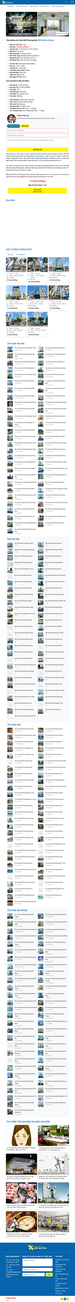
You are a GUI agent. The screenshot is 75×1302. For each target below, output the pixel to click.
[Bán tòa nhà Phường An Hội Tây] (40, 666)
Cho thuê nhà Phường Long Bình (24, 844)
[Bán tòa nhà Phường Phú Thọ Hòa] (10, 698)
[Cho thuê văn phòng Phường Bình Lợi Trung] (10, 995)
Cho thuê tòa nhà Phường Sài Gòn (55, 348)
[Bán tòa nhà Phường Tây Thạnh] (10, 692)
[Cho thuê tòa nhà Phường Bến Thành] (10, 349)
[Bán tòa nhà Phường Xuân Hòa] (10, 557)
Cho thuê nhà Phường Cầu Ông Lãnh (25, 735)
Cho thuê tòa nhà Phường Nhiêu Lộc (25, 368)
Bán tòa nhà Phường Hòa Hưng (23, 645)
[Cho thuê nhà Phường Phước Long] (40, 845)
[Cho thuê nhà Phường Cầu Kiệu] (10, 788)
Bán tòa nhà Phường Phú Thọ (23, 703)
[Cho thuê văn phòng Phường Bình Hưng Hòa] (10, 1111)
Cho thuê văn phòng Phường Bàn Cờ (55, 929)
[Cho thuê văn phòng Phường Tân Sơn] (40, 966)
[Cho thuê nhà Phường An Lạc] (40, 896)
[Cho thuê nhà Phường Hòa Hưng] (10, 833)
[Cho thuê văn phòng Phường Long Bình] (10, 1045)
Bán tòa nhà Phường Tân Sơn (53, 588)
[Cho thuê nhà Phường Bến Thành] (10, 730)
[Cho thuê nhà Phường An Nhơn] (10, 865)
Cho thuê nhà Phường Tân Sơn (54, 773)
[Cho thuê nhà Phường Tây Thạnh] (10, 877)
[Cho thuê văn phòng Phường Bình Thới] (40, 1098)
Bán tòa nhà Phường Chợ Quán (54, 613)
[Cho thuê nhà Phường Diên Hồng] (10, 826)
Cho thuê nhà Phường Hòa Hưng (24, 831)
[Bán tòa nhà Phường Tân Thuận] (40, 634)
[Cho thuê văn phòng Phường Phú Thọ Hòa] (10, 1090)
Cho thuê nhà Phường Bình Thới (54, 888)
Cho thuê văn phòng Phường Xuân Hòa (26, 929)
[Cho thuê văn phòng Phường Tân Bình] (10, 966)
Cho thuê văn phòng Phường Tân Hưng (26, 1007)
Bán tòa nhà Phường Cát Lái (53, 569)
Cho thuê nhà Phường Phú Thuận (24, 818)
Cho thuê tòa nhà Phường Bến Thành (25, 348)
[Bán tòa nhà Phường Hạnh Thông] (40, 679)
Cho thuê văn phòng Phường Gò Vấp (55, 1059)
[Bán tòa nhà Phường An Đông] (10, 621)
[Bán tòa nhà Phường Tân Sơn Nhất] (40, 577)
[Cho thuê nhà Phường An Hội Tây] (40, 852)
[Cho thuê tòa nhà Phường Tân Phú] (40, 496)
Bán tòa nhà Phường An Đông (23, 620)
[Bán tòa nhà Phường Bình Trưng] (10, 570)
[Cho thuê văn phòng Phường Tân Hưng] (10, 1009)
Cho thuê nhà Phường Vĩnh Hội (54, 831)
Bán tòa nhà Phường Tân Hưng (23, 626)
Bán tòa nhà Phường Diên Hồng (24, 639)
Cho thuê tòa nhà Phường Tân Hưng (25, 436)
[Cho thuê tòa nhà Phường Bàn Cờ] (40, 363)
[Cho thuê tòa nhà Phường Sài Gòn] (40, 349)
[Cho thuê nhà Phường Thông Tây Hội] (10, 871)
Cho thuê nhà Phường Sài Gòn (54, 729)
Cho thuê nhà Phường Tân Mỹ (53, 812)
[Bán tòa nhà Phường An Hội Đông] (10, 673)
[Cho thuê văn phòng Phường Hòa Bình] (40, 1090)
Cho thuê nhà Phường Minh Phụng (24, 895)
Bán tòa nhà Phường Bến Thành (24, 543)
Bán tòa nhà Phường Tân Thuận (54, 633)
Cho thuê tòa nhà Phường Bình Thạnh (25, 416)
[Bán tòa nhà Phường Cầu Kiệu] (10, 602)
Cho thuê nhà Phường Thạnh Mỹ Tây (55, 786)
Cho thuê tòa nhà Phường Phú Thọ (25, 516)
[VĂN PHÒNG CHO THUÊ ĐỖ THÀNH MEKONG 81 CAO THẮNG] (59, 293)
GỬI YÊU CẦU (37, 150)
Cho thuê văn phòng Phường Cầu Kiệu (25, 978)
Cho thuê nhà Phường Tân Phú (54, 869)
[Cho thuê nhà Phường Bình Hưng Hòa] (10, 903)
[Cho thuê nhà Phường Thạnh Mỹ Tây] (40, 788)
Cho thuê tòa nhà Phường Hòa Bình (55, 509)
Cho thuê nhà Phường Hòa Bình (54, 882)
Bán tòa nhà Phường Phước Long (54, 658)
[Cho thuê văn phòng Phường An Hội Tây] (40, 1053)
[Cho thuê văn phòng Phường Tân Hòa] (10, 951)
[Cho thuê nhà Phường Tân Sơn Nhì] (40, 877)
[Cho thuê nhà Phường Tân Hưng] (10, 813)
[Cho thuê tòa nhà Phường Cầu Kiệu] (10, 410)
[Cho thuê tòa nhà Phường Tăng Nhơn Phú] (10, 476)
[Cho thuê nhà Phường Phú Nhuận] (10, 781)
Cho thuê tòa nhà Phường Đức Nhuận (56, 402)
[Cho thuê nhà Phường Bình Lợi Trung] (10, 801)
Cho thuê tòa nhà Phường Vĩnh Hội (55, 455)
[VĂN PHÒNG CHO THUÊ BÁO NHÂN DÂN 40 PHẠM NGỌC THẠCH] (37, 264)
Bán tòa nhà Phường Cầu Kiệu (23, 601)
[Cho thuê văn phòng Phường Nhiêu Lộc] (10, 937)
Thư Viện (58, 1256)
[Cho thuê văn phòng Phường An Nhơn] (10, 1068)
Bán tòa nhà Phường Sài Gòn (53, 543)
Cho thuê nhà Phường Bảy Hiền (23, 767)
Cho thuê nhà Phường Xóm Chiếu (54, 837)
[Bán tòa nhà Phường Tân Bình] (10, 589)
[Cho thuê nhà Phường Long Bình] (10, 845)
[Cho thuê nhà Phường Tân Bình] (10, 775)
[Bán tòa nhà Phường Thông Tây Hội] (10, 685)
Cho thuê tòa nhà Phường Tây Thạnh (25, 502)
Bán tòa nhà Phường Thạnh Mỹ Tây (55, 601)
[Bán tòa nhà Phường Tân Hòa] (10, 577)
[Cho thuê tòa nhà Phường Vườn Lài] (40, 451)
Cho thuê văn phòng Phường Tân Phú (56, 1073)
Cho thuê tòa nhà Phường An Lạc (54, 523)
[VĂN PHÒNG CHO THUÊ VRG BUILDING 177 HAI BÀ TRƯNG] (59, 264)
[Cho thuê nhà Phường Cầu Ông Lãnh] (10, 737)
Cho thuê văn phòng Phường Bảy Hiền (25, 957)
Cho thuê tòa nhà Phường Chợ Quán (55, 422)
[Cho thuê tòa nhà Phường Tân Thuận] (40, 444)
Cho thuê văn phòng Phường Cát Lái (55, 942)
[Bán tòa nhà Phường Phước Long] (40, 660)
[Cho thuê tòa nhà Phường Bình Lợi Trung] (10, 424)
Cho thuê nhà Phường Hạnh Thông (55, 863)
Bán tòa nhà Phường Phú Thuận (24, 633)
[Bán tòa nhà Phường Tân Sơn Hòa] (40, 583)
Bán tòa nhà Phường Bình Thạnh (24, 607)
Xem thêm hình (61, 33)
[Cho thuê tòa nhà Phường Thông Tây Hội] (10, 496)
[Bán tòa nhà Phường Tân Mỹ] (40, 628)
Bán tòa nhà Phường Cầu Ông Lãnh (25, 549)
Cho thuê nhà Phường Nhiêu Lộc (24, 748)
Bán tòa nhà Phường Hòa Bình (54, 696)
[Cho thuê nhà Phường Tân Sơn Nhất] (40, 762)
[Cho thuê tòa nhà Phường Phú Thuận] (10, 444)
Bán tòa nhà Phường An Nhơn (23, 677)
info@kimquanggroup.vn (13, 1272)
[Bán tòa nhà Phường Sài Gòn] (40, 545)
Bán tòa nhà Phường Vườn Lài (53, 639)
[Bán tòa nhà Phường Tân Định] (40, 551)
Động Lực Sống (60, 1291)
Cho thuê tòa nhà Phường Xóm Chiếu (56, 462)
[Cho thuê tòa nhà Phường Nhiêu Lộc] (10, 369)
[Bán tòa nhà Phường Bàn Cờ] (40, 557)
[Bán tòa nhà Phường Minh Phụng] (10, 711)
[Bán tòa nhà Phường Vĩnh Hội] (40, 647)
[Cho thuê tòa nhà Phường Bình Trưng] (10, 376)
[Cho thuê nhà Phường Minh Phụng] (10, 896)
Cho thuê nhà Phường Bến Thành (24, 729)
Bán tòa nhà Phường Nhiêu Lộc (23, 562)
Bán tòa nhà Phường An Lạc (53, 709)
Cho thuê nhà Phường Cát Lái (53, 754)
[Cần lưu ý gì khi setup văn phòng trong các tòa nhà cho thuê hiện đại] (53, 1221)
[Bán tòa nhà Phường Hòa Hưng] (10, 647)
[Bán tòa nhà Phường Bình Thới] (40, 704)
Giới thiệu (10, 6)
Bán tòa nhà (33, 6)
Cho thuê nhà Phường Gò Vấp (53, 856)
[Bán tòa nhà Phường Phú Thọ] (10, 704)
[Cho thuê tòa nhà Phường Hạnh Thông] (40, 490)
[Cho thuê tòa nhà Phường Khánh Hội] (10, 463)
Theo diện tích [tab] (20, 254)
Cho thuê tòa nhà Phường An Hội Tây (55, 474)
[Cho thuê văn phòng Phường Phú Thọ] (10, 1098)
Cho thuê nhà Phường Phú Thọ (23, 888)
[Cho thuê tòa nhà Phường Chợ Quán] (40, 424)
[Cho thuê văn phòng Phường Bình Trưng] (10, 944)
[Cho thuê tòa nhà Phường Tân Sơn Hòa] (40, 390)
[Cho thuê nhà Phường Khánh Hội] (10, 839)
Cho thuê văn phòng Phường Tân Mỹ (55, 1007)
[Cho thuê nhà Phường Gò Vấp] (40, 858)
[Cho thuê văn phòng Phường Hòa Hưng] (10, 1030)
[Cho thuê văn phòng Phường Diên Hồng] (10, 1023)
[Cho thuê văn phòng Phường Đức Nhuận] (40, 972)
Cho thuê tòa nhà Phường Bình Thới (55, 516)
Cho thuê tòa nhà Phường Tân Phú (55, 495)
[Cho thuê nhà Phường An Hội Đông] (10, 858)
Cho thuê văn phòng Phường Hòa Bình (56, 1088)
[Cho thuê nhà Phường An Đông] (10, 807)
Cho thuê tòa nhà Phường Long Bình (25, 468)
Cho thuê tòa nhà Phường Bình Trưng (25, 374)
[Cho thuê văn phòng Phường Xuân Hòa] (10, 931)
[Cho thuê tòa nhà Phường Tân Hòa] (10, 382)
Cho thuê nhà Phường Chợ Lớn (54, 805)
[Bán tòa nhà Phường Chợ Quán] (40, 615)
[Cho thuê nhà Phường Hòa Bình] (40, 884)
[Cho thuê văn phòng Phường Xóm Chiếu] (40, 1038)
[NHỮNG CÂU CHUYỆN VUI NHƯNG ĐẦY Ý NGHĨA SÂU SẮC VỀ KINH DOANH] (53, 1164)
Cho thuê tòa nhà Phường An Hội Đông (26, 482)
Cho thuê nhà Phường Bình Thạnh (24, 793)
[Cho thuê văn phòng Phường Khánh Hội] (10, 1038)
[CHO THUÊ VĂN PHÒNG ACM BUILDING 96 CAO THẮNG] (16, 319)
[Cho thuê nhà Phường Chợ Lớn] (40, 807)
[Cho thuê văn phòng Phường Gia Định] (40, 987)
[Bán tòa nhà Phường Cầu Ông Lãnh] (10, 551)
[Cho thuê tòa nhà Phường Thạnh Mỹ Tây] (40, 410)
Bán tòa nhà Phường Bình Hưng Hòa (25, 716)
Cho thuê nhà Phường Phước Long (55, 844)
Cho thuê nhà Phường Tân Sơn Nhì (55, 876)
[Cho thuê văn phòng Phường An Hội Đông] (10, 1060)
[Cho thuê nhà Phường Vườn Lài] (40, 826)
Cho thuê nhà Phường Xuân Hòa (24, 741)
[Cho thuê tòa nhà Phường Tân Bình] (10, 397)
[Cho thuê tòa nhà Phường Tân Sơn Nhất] (40, 382)
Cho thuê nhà (45, 6)
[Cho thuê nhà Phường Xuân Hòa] (10, 743)
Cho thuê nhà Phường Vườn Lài (54, 824)
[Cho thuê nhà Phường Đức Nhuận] (40, 781)
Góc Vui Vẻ (58, 1293)
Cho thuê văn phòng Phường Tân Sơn (56, 964)
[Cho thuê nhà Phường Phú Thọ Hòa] (10, 884)
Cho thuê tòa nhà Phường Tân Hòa (24, 381)
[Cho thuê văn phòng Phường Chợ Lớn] (40, 1002)
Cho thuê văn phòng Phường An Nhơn (25, 1066)
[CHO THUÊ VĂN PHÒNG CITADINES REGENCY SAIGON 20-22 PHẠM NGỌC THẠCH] (16, 264)
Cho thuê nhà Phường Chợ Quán (54, 799)
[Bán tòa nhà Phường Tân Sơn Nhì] (40, 692)
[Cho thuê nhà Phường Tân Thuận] (40, 820)
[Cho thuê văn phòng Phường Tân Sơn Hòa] (40, 959)
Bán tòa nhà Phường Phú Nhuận (24, 594)
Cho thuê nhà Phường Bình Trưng (24, 754)
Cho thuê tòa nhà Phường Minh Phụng (26, 523)
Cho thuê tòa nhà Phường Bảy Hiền (25, 388)
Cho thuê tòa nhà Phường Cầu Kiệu (25, 408)
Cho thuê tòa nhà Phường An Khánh (55, 368)
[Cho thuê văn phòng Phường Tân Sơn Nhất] (40, 951)
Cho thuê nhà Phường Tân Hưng (24, 812)
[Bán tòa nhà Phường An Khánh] (40, 564)
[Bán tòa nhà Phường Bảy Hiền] (10, 583)
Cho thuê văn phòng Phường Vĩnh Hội (56, 1029)
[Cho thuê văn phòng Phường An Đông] (10, 1002)
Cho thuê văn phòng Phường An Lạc (55, 1102)
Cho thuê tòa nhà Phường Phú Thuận (25, 443)
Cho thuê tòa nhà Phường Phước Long (56, 468)
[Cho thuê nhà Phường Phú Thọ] (10, 890)
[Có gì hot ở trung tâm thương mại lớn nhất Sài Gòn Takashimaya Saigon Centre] (21, 1164)
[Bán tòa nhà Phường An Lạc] (40, 711)
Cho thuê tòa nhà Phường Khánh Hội (25, 462)
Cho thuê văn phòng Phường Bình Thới (56, 1096)
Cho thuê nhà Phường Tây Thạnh (24, 876)
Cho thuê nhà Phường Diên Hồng (24, 824)
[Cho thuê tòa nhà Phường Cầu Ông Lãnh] (10, 356)
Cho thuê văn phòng (58, 6)
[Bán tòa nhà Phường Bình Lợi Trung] (10, 615)
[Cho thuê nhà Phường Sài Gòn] (40, 730)
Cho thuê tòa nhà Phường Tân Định (55, 354)
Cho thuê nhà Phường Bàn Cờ (53, 741)
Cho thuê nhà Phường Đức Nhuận (54, 780)
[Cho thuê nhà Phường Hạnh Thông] (40, 865)
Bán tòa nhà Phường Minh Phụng (24, 709)
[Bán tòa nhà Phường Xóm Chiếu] (40, 653)
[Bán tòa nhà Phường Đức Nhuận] (40, 596)
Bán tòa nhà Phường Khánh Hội (24, 652)
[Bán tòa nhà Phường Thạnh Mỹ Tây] (40, 602)
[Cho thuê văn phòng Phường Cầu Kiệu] (10, 980)
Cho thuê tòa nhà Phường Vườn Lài (55, 449)
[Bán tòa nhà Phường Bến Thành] (10, 545)
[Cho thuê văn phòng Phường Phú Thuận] (10, 1015)
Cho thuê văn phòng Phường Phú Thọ (25, 1096)
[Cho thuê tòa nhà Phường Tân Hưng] (10, 438)
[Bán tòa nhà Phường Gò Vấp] (40, 673)
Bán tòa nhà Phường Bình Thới (54, 703)
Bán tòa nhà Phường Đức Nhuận (54, 594)
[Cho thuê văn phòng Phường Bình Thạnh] (10, 987)
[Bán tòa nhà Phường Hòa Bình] (40, 698)
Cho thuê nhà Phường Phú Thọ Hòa (25, 882)
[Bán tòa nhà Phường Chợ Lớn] (40, 621)
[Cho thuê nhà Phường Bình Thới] (40, 890)
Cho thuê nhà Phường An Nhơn (23, 863)
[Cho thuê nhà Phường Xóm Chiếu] (40, 839)
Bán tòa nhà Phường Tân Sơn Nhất (55, 575)
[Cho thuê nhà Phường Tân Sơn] (40, 775)
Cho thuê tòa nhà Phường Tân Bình (25, 396)
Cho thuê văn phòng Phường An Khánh (56, 936)
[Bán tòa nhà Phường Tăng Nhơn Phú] (10, 666)
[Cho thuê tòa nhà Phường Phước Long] (40, 470)
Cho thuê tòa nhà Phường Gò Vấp (54, 482)
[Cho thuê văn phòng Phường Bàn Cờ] (40, 931)
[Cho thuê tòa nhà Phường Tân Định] (40, 356)
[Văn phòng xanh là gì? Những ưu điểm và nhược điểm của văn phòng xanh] (53, 1135)
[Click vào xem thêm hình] (21, 24)
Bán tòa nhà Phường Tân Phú (53, 684)
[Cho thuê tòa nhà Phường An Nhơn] (10, 490)
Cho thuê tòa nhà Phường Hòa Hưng (25, 455)
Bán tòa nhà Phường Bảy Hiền (23, 581)
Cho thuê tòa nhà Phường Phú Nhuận (25, 402)
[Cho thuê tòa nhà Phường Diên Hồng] (10, 451)
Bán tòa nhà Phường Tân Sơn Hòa (55, 581)
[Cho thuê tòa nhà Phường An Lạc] (40, 524)
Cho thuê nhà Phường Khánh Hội (24, 837)
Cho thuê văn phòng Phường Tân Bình (25, 964)
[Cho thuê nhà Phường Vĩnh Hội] (40, 833)
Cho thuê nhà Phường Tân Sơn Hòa (55, 767)
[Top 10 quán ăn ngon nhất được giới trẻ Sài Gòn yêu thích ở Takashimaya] (21, 1193)
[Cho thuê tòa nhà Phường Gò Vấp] (40, 484)
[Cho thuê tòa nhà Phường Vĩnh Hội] (40, 457)
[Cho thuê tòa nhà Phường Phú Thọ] (10, 518)
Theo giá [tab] (10, 254)
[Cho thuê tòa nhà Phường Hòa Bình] (40, 510)
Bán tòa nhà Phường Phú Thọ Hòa (24, 696)
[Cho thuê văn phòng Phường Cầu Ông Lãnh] (10, 923)
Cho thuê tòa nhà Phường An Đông (25, 430)
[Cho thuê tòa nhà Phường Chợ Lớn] (40, 431)
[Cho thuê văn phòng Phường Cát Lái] (40, 944)
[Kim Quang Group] (7, 2)
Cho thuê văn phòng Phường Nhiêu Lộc (26, 936)
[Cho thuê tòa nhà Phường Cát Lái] (40, 376)
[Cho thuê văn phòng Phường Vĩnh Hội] (40, 1030)
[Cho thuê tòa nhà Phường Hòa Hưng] (10, 457)
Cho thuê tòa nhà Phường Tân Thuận (56, 443)
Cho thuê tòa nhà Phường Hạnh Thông (56, 488)
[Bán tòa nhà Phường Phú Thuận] (10, 634)
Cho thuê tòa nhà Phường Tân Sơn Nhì (56, 502)
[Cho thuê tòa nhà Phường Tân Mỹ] (40, 438)
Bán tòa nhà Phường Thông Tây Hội (25, 684)
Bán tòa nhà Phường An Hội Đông (24, 671)
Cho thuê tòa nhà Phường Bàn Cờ (54, 361)
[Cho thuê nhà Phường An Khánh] (40, 749)
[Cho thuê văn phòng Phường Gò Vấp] (40, 1060)
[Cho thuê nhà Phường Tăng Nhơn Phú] (10, 852)
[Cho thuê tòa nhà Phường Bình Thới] (40, 518)
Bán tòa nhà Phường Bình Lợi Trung (25, 613)
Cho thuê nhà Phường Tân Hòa (23, 761)
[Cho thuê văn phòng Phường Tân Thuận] (40, 1015)
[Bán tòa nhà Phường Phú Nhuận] (10, 596)
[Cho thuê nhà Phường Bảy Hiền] (10, 769)
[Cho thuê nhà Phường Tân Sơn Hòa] (40, 769)
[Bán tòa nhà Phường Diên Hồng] (10, 641)
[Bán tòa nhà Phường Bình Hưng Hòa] (10, 717)
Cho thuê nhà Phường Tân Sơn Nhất (55, 761)
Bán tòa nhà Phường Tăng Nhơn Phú (25, 664)
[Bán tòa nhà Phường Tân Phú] (40, 685)
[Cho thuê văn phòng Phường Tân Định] (40, 923)
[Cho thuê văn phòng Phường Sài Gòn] (40, 916)
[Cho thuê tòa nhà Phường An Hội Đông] (10, 484)
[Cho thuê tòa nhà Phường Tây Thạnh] (10, 504)
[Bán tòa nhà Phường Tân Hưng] (10, 628)
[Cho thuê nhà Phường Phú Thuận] (10, 820)
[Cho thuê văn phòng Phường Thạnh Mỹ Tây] (40, 980)
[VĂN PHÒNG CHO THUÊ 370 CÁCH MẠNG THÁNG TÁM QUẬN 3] (16, 293)
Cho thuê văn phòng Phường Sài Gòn (55, 914)
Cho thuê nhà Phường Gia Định (54, 793)
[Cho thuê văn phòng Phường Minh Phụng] (10, 1104)
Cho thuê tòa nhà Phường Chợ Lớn (55, 430)
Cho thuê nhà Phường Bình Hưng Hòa (25, 901)
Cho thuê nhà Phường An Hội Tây (54, 850)
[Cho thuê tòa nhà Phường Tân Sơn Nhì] (40, 504)
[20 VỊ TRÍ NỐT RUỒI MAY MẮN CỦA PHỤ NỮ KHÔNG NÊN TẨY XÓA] (21, 1135)
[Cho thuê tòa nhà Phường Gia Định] (40, 418)
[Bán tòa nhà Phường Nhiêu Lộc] (10, 564)
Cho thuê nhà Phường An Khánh (54, 748)
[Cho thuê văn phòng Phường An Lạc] (40, 1104)
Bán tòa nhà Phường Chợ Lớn (53, 620)
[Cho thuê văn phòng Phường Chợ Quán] (40, 995)
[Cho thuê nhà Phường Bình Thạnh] (10, 794)
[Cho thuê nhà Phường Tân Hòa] (10, 762)
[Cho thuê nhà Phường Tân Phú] (40, 871)
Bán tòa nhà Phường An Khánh (54, 562)
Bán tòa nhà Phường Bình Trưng (24, 569)
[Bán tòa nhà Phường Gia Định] (40, 609)
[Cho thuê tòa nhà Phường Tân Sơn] (40, 397)
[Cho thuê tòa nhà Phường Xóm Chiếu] (40, 463)
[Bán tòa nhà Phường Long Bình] (10, 660)
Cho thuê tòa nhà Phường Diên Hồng (25, 449)
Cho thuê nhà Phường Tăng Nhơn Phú (25, 850)
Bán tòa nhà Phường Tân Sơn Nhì (54, 690)
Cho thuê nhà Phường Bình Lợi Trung (25, 799)
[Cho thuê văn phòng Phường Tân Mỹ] (40, 1009)
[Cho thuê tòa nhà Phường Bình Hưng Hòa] (10, 531)
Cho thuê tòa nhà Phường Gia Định (55, 416)
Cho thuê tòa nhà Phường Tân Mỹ (55, 436)
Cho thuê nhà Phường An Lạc (53, 895)
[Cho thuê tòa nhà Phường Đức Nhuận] (40, 404)
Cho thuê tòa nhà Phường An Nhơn (25, 488)
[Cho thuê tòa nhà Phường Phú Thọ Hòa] (10, 510)
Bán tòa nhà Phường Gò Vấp (53, 671)
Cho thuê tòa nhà (21, 6)
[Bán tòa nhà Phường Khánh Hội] (10, 653)
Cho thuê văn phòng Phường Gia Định (56, 986)
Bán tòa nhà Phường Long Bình (23, 658)
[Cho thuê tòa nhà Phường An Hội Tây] (40, 476)
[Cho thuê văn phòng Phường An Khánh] (40, 937)
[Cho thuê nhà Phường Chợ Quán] (40, 801)
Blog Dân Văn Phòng (61, 1288)
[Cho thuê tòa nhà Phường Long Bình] (10, 470)
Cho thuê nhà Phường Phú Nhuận (24, 780)
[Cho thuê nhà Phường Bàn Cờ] (40, 743)
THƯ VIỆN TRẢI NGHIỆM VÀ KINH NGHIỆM (28, 1121)
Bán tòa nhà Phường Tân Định (53, 549)
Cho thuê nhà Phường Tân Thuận (54, 818)
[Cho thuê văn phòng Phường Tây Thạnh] (10, 1083)
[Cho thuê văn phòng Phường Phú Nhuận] (10, 972)
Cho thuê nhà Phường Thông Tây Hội (25, 869)
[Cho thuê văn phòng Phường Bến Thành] (10, 916)
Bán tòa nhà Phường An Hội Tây (54, 664)
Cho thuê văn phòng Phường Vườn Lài (56, 1021)
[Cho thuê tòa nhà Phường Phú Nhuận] (10, 404)
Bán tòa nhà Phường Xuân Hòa (23, 556)
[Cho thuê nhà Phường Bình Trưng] (10, 756)
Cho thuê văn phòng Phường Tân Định (56, 922)
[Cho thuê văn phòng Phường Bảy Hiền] (10, 959)
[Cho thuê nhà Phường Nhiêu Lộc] (10, 749)
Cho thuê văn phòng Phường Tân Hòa (25, 949)
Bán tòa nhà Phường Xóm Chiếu (54, 652)
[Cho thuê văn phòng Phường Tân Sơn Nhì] (40, 1083)
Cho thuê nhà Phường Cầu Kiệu (23, 786)
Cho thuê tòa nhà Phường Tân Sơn (55, 396)
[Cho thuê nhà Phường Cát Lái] (40, 756)
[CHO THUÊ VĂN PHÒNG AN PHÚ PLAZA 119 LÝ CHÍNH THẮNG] (37, 319)
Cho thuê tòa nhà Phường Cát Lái (54, 374)
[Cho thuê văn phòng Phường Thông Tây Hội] (10, 1075)
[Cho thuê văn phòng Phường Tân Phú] (40, 1075)
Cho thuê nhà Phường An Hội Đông (25, 856)
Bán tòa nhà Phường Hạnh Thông (54, 677)
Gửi (49, 1274)
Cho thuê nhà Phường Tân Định (54, 735)
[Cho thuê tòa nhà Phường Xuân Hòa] (10, 363)
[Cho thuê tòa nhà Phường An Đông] (10, 431)
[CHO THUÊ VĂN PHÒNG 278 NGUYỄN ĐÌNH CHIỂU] (37, 293)
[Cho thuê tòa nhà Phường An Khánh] (40, 369)
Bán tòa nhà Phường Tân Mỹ (53, 626)
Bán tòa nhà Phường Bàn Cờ (53, 556)
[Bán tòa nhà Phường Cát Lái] (40, 570)
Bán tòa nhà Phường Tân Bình (23, 588)
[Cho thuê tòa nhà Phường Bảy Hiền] (10, 390)
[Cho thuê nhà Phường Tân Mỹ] (40, 813)
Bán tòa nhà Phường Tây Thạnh (24, 690)
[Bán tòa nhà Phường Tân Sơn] (40, 589)
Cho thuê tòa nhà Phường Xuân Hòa (25, 361)
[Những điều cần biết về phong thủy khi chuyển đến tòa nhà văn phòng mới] (21, 1221)
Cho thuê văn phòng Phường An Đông (25, 1001)
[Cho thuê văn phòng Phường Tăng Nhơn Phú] (10, 1053)
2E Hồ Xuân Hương (45, 40)
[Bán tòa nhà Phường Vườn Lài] (40, 641)
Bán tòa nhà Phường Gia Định (53, 607)
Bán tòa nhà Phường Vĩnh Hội (53, 645)
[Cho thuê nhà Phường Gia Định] (40, 794)
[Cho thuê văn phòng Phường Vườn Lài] (40, 1023)
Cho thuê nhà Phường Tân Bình (24, 773)
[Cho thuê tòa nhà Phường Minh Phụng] (10, 524)
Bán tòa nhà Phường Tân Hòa (23, 575)
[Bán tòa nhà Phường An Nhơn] (10, 679)
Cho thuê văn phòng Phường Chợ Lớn (56, 1001)
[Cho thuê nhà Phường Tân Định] (40, 737)
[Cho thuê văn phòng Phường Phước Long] (40, 1045)
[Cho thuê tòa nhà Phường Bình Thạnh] (10, 418)
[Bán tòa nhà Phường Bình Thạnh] (10, 609)
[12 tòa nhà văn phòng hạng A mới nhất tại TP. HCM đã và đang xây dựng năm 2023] (53, 1193)
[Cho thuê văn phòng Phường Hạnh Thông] (40, 1068)
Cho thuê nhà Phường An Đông (23, 805)
